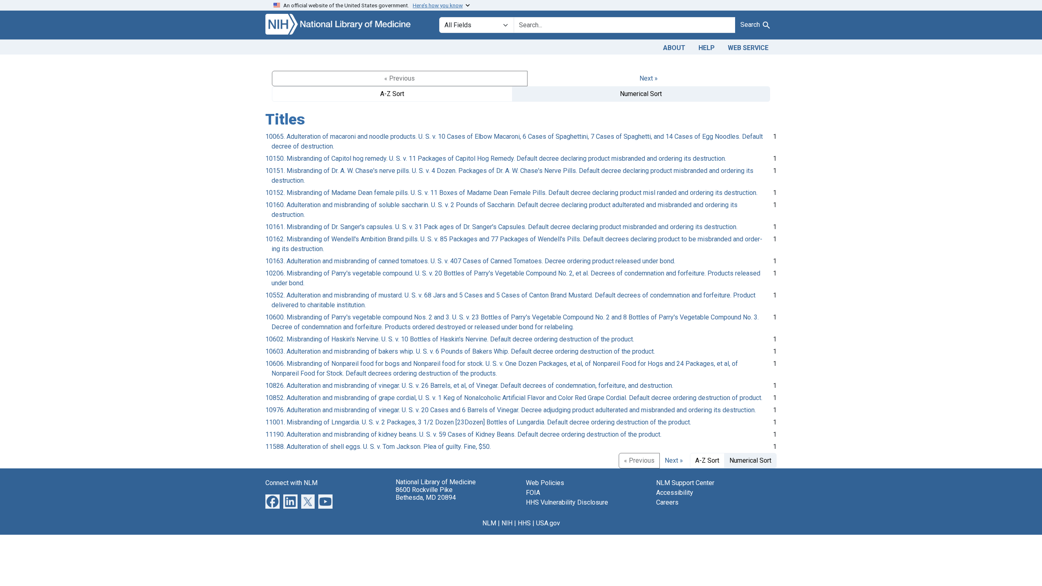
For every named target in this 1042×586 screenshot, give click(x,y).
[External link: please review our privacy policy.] (272, 501)
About (674, 48)
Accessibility (674, 492)
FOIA (533, 492)
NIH (506, 523)
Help (706, 48)
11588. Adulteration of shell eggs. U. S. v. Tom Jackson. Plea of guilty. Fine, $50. (378, 446)
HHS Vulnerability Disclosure (567, 502)
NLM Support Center (685, 483)
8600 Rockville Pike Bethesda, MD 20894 (426, 493)
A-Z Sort (392, 94)
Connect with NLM (291, 483)
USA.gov (548, 523)
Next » (648, 78)
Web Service (748, 48)
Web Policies (545, 483)
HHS (524, 523)
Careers (667, 502)
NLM (489, 523)
